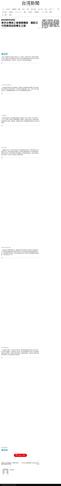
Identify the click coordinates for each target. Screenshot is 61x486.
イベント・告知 (44, 12)
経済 (28, 9)
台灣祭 (10, 14)
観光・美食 (33, 9)
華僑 (19, 9)
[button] (58, 9)
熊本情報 (10, 12)
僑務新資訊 (14, 9)
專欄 (50, 12)
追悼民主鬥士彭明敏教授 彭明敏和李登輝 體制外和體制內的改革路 (10, 463)
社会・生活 (40, 9)
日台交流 (8, 9)
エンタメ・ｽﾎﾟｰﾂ (18, 12)
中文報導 (30, 12)
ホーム (3, 9)
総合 (46, 9)
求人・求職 (4, 14)
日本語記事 (36, 12)
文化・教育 (4, 12)
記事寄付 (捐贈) (21, 455)
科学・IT (51, 9)
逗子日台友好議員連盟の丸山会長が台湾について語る (30, 463)
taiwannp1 (12, 469)
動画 (25, 12)
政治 (23, 9)
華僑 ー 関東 (13, 19)
